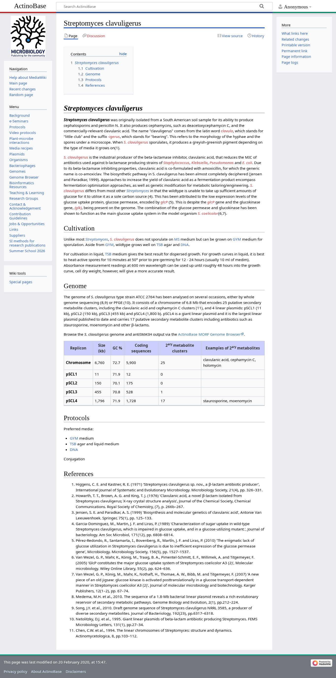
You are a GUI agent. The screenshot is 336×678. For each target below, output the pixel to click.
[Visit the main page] (27, 36)
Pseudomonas (222, 162)
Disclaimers (76, 671)
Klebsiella (199, 162)
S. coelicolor (208, 213)
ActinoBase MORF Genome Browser (209, 334)
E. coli (247, 162)
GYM (237, 239)
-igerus (114, 136)
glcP (164, 201)
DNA (185, 244)
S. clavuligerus (136, 142)
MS (177, 239)
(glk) (78, 207)
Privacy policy (15, 671)
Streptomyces (137, 190)
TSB (159, 244)
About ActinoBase (46, 671)
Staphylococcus (176, 162)
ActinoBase (30, 6)
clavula (227, 130)
